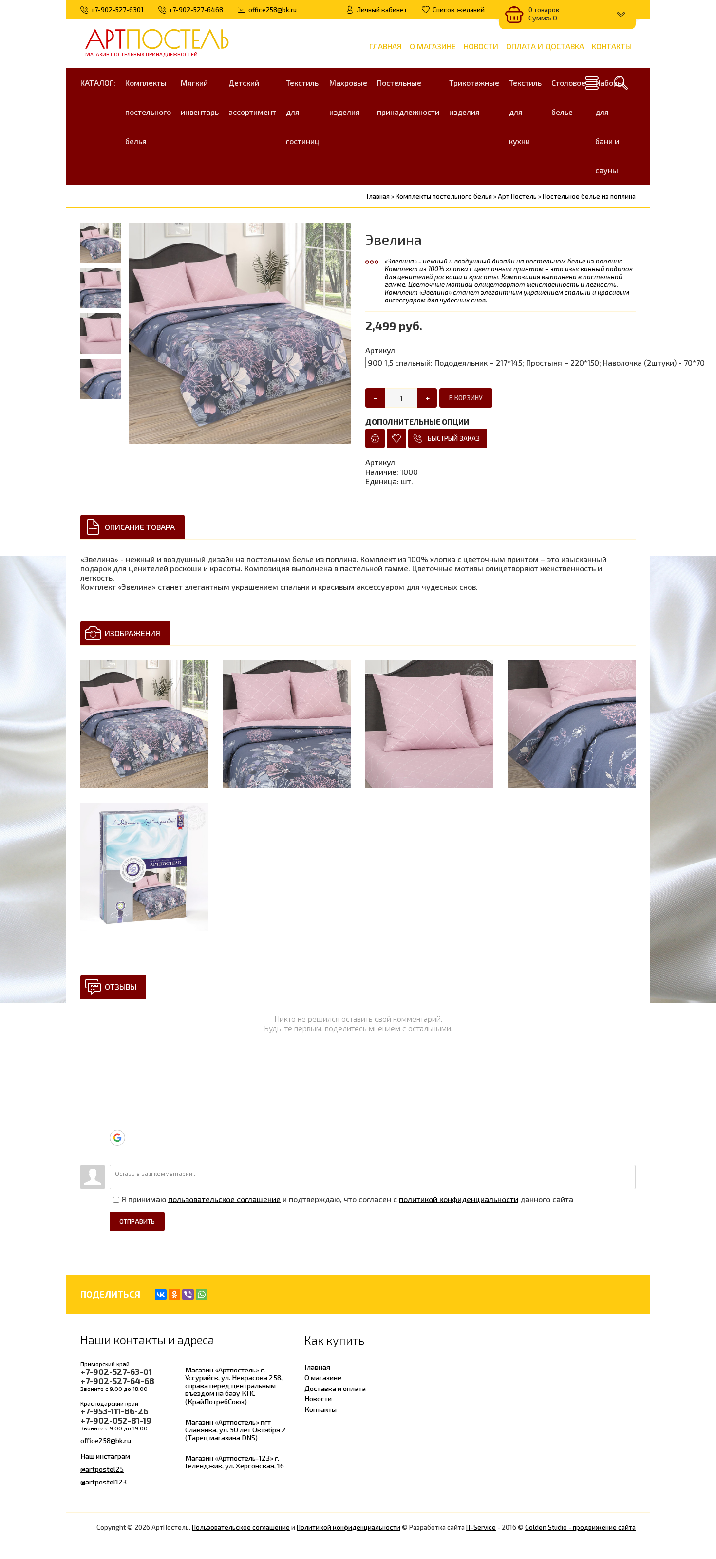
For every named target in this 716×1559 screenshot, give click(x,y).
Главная (317, 1366)
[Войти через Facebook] (117, 1108)
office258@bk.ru (105, 1440)
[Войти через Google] (117, 1138)
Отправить (137, 1221)
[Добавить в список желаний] (396, 438)
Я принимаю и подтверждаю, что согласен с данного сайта (346, 1198)
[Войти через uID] (117, 1064)
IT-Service (481, 1527)
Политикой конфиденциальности (348, 1527)
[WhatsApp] (201, 1294)
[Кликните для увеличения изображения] (144, 724)
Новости (318, 1398)
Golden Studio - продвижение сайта (580, 1527)
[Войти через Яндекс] (117, 1122)
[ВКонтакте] (161, 1294)
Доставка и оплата (335, 1388)
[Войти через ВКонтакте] (117, 1093)
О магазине (322, 1377)
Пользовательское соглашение (241, 1527)
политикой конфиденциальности (458, 1198)
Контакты (320, 1409)
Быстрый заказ (454, 438)
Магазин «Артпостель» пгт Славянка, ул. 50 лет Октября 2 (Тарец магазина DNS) (235, 1429)
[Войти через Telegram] (117, 1078)
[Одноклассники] (174, 1294)
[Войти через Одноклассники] (117, 1153)
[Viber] (188, 1294)
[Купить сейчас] (375, 438)
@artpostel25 (102, 1469)
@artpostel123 (103, 1481)
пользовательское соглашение (224, 1198)
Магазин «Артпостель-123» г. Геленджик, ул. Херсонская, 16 (234, 1461)
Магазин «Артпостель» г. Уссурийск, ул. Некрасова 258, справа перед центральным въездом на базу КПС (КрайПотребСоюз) (234, 1385)
